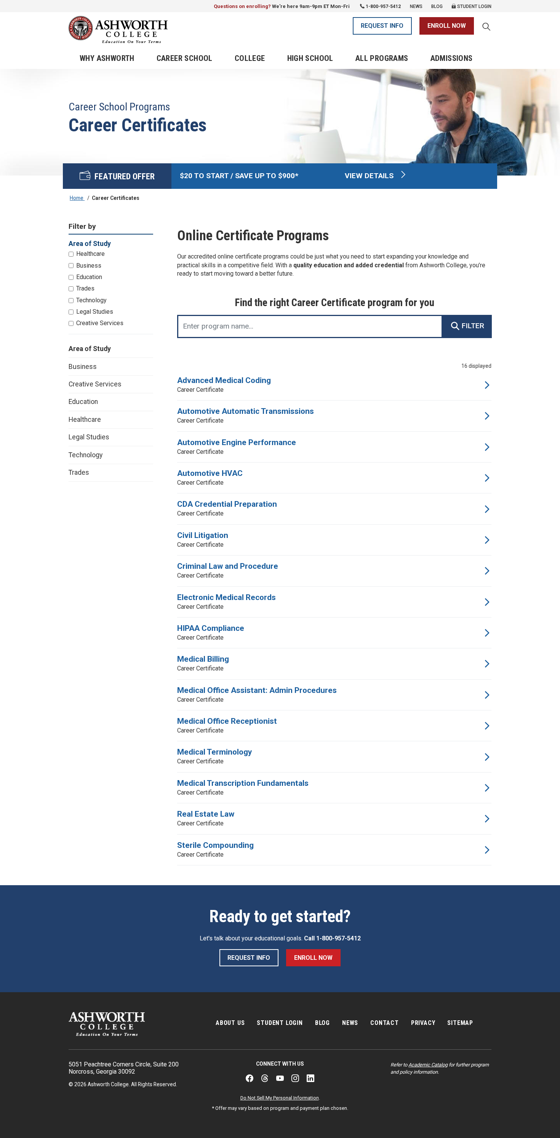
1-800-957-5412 (383, 6)
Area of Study (90, 349)
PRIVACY (423, 1022)
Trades (85, 288)
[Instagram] (295, 1078)
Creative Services (99, 323)
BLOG (322, 1022)
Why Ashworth (107, 58)
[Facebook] (249, 1078)
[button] (486, 27)
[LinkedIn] (310, 1078)
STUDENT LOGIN (279, 1022)
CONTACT (384, 1022)
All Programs (381, 58)
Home (77, 198)
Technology (91, 300)
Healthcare (90, 253)
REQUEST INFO (382, 25)
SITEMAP (460, 1022)
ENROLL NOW (446, 25)
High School (310, 58)
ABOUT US (230, 1022)
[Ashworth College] (118, 29)
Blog (437, 6)
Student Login (473, 6)
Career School (185, 58)
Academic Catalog (428, 1065)
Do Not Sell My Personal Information (279, 1098)
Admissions (451, 58)
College (250, 58)
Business (88, 265)
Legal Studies (94, 311)
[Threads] (265, 1078)
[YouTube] (280, 1078)
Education (89, 277)
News (416, 6)
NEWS (350, 1022)
